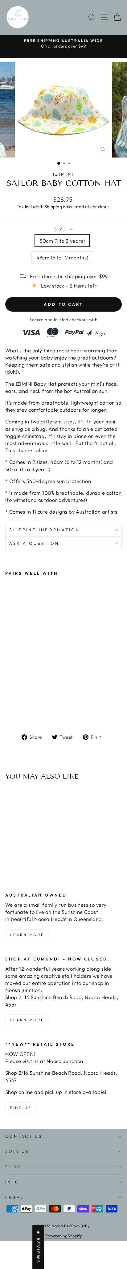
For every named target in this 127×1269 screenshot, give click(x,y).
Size (63, 228)
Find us (20, 1107)
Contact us (23, 1136)
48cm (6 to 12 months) (62, 257)
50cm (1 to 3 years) (62, 240)
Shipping (53, 206)
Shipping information (44, 529)
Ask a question (34, 543)
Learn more (27, 934)
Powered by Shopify (63, 1235)
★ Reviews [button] (38, 1246)
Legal (14, 1197)
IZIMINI (63, 174)
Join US (17, 1151)
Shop (13, 1166)
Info (12, 1181)
